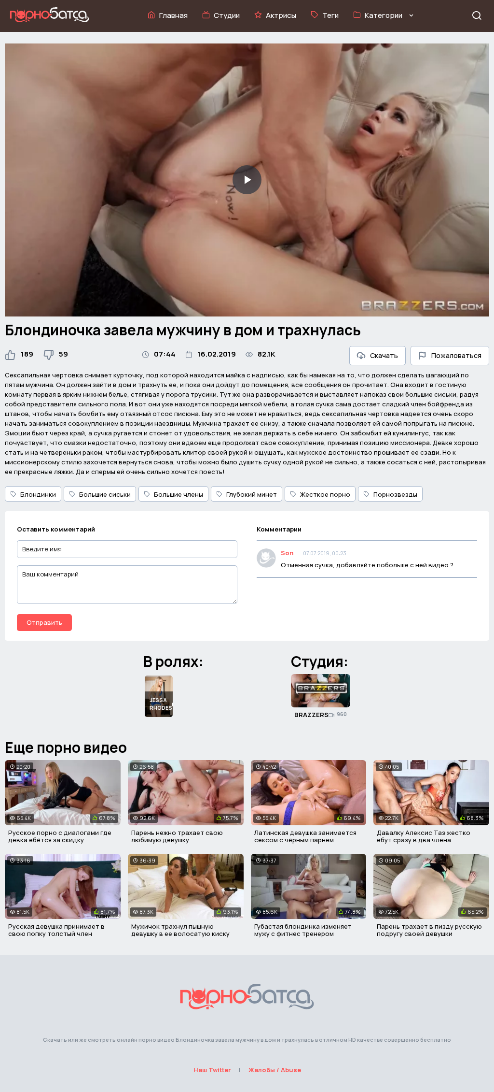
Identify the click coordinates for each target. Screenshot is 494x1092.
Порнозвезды (395, 494)
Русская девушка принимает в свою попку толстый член (56, 930)
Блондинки (38, 494)
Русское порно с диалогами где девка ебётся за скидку (59, 836)
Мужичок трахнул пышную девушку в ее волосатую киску (180, 930)
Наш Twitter (212, 1069)
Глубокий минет (251, 494)
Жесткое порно (325, 494)
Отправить (44, 622)
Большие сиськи (105, 494)
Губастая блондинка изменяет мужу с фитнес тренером (303, 930)
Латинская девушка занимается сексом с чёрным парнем (305, 836)
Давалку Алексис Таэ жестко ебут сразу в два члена (423, 836)
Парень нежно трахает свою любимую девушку (177, 836)
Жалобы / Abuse (274, 1069)
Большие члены (178, 494)
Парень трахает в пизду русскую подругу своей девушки (429, 930)
